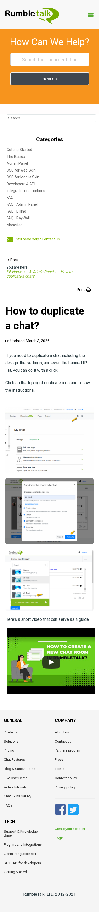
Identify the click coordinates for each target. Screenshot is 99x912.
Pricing (9, 750)
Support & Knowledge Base (21, 833)
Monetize (14, 225)
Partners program (68, 750)
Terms (59, 769)
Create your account (70, 829)
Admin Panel (17, 163)
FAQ (10, 197)
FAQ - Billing (16, 211)
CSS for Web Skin (21, 170)
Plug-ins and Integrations (23, 845)
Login (59, 838)
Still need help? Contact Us (38, 239)
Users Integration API (20, 854)
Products (11, 732)
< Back (12, 260)
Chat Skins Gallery (17, 796)
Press (59, 760)
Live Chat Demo (16, 778)
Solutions (11, 741)
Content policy (66, 778)
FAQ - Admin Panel (22, 204)
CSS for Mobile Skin (23, 177)
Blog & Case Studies (19, 769)
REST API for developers (22, 863)
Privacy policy (65, 787)
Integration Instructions (26, 191)
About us (62, 732)
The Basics (16, 156)
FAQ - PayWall (18, 218)
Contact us (63, 741)
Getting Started (19, 150)
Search (50, 79)
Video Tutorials (15, 787)
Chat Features (14, 760)
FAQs (8, 805)
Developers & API (21, 184)
